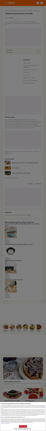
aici (8, 413)
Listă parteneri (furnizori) (5, 423)
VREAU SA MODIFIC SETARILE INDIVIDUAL (22, 428)
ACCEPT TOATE (23, 426)
